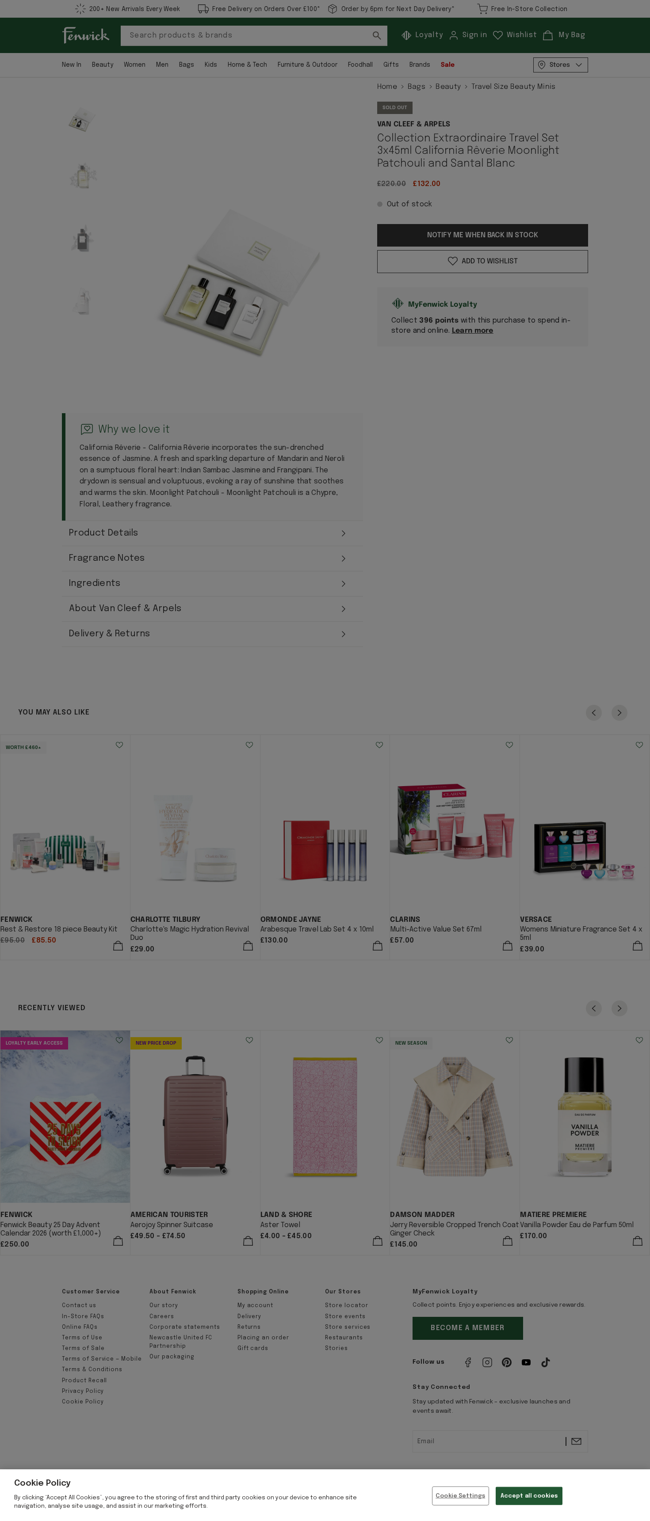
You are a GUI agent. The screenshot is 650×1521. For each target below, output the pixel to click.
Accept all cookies (529, 1495)
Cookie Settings (460, 1495)
